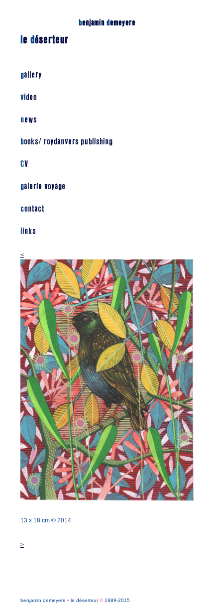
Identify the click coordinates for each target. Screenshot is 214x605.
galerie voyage (43, 186)
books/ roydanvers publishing (66, 141)
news (28, 120)
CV (24, 164)
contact (32, 209)
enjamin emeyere (107, 22)
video (28, 97)
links (28, 231)
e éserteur (44, 39)
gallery (31, 75)
